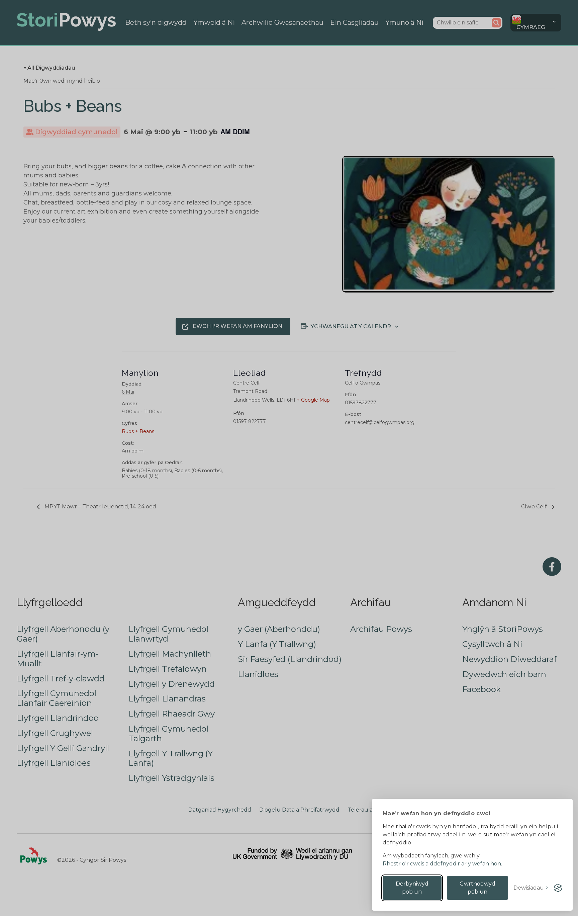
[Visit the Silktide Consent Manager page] (558, 888)
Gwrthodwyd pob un (477, 888)
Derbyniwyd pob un (412, 888)
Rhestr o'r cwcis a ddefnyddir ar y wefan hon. (442, 863)
